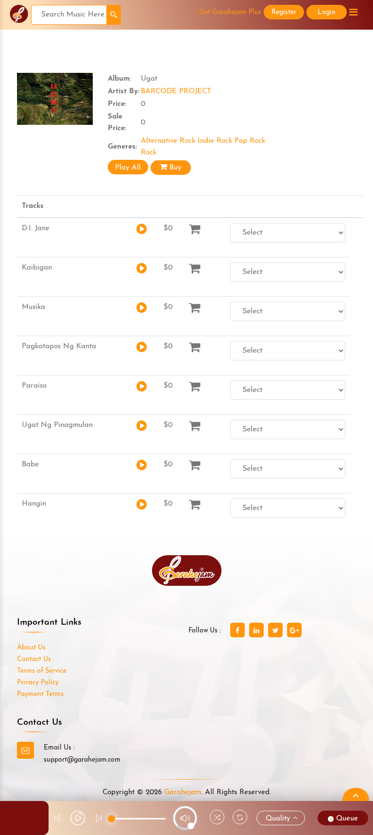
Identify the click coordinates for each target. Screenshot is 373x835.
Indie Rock (216, 141)
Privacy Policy (38, 682)
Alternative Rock (169, 141)
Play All (128, 167)
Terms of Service (42, 671)
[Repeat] (240, 819)
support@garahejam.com (82, 760)
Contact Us (34, 659)
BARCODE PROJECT (176, 91)
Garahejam (182, 792)
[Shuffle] (217, 819)
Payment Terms (40, 694)
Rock (148, 152)
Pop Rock (250, 141)
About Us (31, 647)
